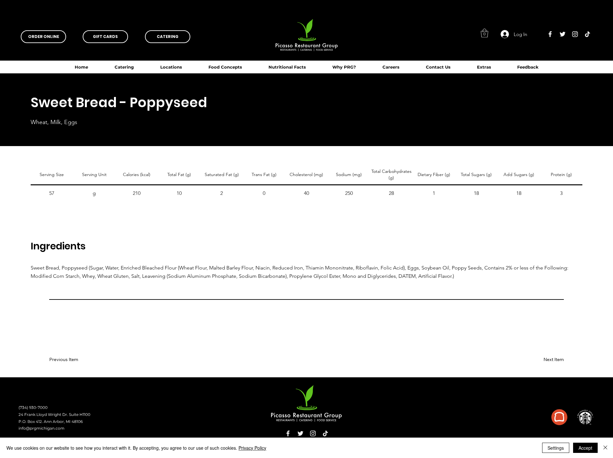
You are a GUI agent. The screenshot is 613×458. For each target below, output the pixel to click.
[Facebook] (550, 34)
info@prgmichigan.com (41, 428)
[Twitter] (562, 34)
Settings (556, 448)
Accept (585, 448)
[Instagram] (575, 34)
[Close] (605, 448)
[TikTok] (587, 34)
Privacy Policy (252, 448)
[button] (287, 67)
